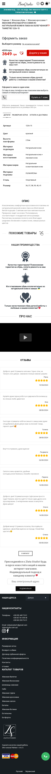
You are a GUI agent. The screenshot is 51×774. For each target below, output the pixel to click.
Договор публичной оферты (14, 654)
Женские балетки (9, 677)
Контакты (6, 662)
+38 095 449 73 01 (20, 615)
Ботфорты (6, 717)
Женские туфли (8, 693)
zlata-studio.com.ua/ (10, 627)
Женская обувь (18, 20)
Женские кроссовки (37, 20)
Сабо (4, 689)
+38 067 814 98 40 (20, 618)
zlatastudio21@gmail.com (17, 625)
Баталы (5, 705)
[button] (48, 25)
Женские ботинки (9, 709)
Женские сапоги (8, 701)
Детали (7, 115)
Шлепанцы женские (10, 685)
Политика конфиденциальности (15, 658)
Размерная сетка (20, 115)
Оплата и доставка (39, 115)
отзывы (5, 666)
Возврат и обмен (9, 650)
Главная (5, 20)
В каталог (25, 553)
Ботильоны (7, 713)
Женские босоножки (10, 681)
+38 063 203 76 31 (20, 620)
